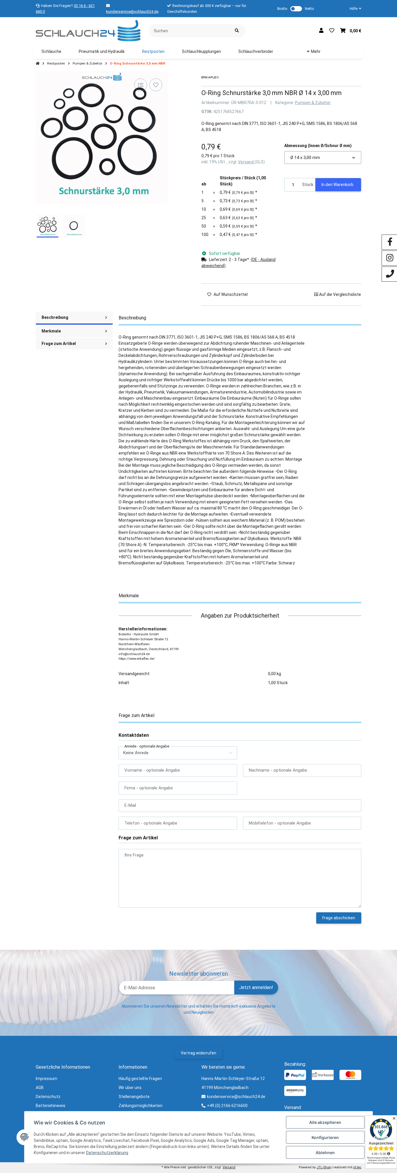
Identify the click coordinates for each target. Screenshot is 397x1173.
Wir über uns (130, 1087)
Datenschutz (48, 1096)
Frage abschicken (338, 917)
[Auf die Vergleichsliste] (140, 84)
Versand (246, 162)
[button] (353, 9)
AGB (40, 1087)
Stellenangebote (134, 1096)
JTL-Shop (323, 1167)
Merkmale (51, 331)
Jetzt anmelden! (256, 987)
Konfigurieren (325, 1137)
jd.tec (357, 1167)
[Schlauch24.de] (88, 30)
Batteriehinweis (50, 1105)
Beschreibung (55, 317)
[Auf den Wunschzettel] (155, 84)
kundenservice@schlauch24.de (132, 11)
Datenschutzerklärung (107, 1152)
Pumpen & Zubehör (313, 102)
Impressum (46, 1078)
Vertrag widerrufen (198, 1053)
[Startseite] (38, 63)
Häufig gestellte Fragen (140, 1078)
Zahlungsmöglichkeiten (140, 1105)
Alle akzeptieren (325, 1122)
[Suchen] (237, 30)
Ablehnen (325, 1152)
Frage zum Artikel (59, 343)
